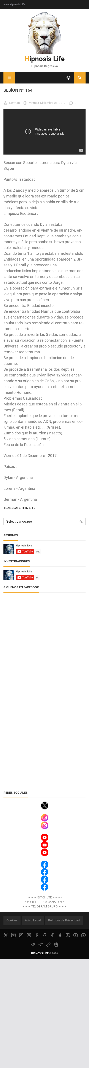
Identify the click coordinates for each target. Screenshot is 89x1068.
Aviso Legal (33, 920)
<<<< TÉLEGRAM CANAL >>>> (44, 902)
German (14, 103)
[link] (48, 945)
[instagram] (21, 935)
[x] (5, 935)
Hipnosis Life (44, 59)
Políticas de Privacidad (64, 920)
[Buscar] (80, 77)
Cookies (11, 920)
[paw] (56, 945)
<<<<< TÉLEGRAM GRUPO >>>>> (44, 906)
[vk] (13, 935)
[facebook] (37, 935)
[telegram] (33, 945)
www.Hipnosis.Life (14, 4)
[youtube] (68, 935)
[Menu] (9, 77)
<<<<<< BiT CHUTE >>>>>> (45, 897)
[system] (68, 77)
